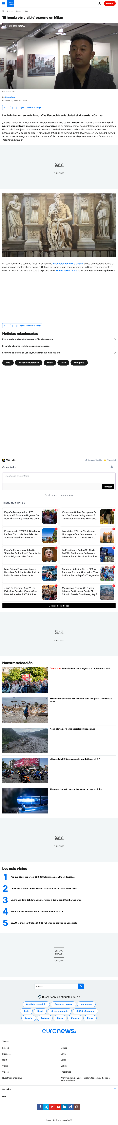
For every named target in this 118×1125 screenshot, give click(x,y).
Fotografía (79, 362)
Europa (5, 1048)
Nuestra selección (17, 663)
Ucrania (75, 1018)
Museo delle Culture (66, 270)
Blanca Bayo (10, 97)
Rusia (26, 1011)
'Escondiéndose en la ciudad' (68, 263)
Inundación (86, 1004)
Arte (8, 362)
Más (4, 1096)
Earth (63, 1054)
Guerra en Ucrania (63, 1004)
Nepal (40, 1011)
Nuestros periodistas (12, 1078)
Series (18, 11)
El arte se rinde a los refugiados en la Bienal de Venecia (27, 339)
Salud (63, 1060)
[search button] (81, 986)
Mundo (64, 1048)
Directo (109, 3)
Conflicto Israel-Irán (36, 1004)
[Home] (3, 11)
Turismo (45, 1018)
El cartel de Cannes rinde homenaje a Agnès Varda (26, 346)
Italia (63, 362)
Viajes (5, 1066)
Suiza (60, 1018)
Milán (50, 362)
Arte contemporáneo (28, 362)
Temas (5, 1041)
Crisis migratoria (59, 1011)
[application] (59, 56)
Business (6, 1054)
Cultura (10, 11)
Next (4, 1060)
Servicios (6, 1089)
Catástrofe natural (85, 1011)
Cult (26, 11)
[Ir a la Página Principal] (10, 3)
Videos (5, 1072)
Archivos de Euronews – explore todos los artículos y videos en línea (85, 1079)
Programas (66, 1072)
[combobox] (59, 986)
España (28, 1018)
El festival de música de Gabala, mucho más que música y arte (31, 352)
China (90, 1018)
